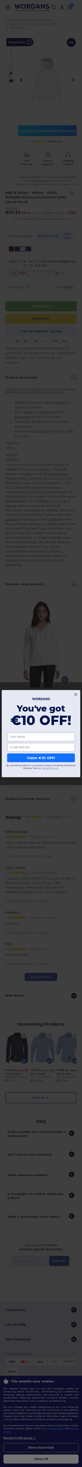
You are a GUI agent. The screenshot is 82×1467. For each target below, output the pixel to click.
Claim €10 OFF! (41, 758)
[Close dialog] (76, 694)
